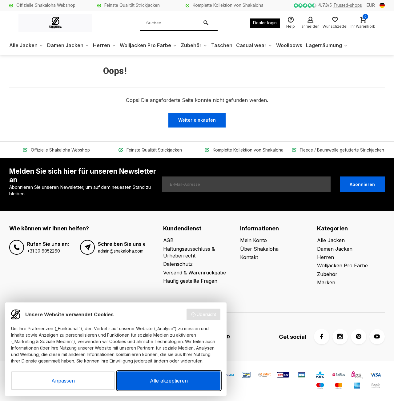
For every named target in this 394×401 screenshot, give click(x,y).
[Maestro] (320, 386)
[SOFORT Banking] (264, 375)
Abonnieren (362, 184)
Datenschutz (178, 264)
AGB (168, 240)
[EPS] (357, 375)
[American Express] (357, 386)
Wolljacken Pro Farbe (145, 45)
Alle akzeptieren (169, 381)
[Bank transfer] (375, 386)
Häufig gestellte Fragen (190, 281)
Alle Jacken (23, 45)
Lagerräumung (324, 45)
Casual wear (251, 45)
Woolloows (289, 45)
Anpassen (63, 381)
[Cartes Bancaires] (301, 375)
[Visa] (375, 375)
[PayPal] (227, 375)
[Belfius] (338, 375)
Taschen (221, 45)
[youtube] (377, 336)
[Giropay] (283, 375)
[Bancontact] (246, 375)
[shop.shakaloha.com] (55, 23)
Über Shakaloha (259, 249)
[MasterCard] (338, 386)
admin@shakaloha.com (120, 251)
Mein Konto (253, 240)
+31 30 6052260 (43, 251)
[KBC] (320, 375)
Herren (101, 45)
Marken (326, 282)
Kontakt (249, 257)
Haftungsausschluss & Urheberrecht (189, 252)
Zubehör (191, 45)
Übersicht (206, 314)
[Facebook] (321, 336)
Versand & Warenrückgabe (194, 272)
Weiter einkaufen (197, 120)
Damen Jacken (65, 45)
